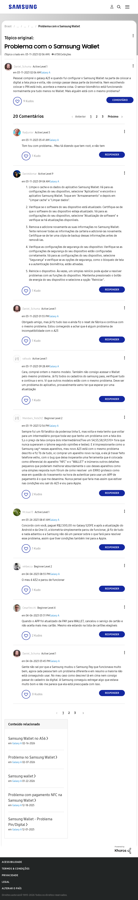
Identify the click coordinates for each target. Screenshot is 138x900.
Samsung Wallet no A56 (27, 738)
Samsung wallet (20, 776)
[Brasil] (23, 6)
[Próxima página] (82, 713)
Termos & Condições (16, 868)
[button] (127, 66)
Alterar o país (12, 888)
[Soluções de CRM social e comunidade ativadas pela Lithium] (123, 849)
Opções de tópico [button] (127, 35)
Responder (112, 154)
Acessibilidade (12, 862)
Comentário (120, 100)
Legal (6, 881)
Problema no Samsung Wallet (31, 757)
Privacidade (10, 875)
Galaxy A (45, 72)
